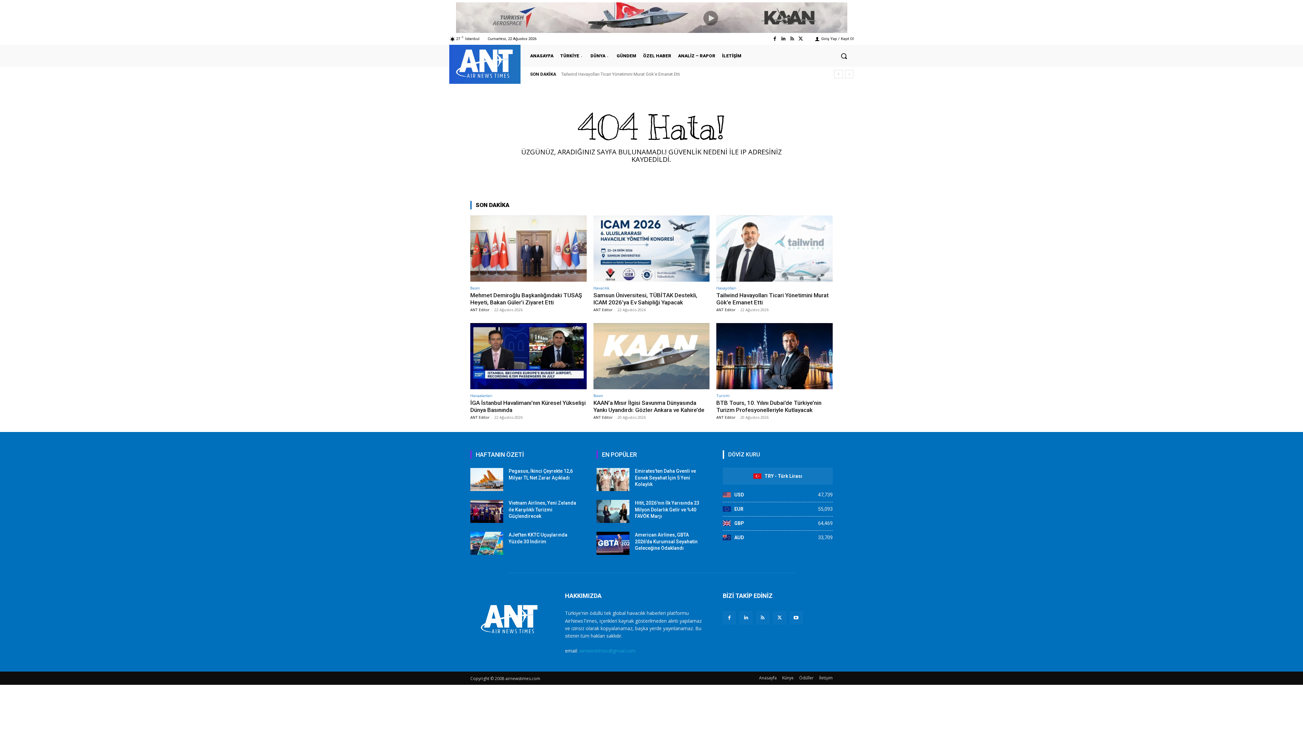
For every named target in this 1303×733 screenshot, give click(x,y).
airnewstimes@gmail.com (607, 650)
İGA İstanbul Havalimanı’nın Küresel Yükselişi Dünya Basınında (628, 74)
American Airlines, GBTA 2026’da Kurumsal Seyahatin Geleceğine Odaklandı (666, 541)
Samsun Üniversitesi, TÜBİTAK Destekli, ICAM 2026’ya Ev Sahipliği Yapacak (645, 298)
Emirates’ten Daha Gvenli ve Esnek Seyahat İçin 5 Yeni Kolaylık (665, 477)
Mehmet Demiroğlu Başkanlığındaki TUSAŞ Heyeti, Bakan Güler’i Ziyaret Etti (526, 298)
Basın (475, 288)
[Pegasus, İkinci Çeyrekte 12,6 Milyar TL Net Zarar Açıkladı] (486, 479)
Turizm (723, 395)
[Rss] (792, 39)
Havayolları (726, 288)
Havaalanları (481, 395)
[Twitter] (800, 39)
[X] (779, 617)
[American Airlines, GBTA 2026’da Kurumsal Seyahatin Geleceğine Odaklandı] (613, 543)
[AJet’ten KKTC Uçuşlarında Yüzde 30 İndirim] (486, 543)
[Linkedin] (783, 39)
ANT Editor (480, 309)
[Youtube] (796, 617)
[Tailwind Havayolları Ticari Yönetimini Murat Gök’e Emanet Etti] (774, 248)
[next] (849, 74)
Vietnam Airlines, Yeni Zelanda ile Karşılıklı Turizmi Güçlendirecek (542, 509)
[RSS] (762, 617)
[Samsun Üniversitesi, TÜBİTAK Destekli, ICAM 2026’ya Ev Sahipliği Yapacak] (651, 248)
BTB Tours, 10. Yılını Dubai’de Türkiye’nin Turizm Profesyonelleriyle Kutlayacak (769, 406)
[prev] (838, 74)
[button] (844, 56)
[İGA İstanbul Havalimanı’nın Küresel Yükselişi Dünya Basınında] (528, 356)
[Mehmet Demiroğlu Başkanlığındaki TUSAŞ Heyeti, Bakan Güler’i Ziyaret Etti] (528, 248)
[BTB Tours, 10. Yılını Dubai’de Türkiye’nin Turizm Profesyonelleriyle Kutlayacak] (774, 356)
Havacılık (601, 288)
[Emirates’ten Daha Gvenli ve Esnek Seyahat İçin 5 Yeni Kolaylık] (613, 479)
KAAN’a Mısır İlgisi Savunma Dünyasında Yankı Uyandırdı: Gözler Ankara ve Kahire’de (648, 406)
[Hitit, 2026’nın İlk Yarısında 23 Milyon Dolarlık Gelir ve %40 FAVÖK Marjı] (613, 511)
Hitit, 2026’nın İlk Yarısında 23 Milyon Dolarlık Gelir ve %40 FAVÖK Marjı (667, 509)
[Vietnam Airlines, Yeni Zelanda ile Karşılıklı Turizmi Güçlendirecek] (486, 511)
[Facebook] (775, 39)
